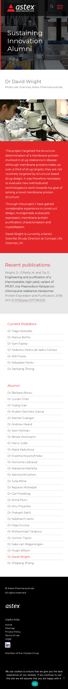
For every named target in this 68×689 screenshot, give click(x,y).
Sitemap (10, 628)
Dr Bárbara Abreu (19, 392)
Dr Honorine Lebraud (22, 462)
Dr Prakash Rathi (19, 512)
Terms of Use (12, 635)
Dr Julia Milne (17, 481)
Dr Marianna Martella (22, 468)
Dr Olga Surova (18, 525)
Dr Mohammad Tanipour (24, 531)
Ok (34, 683)
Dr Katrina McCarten (21, 474)
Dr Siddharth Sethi (20, 519)
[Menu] (58, 7)
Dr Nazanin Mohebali (22, 487)
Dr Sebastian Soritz (20, 362)
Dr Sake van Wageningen (25, 544)
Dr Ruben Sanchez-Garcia (25, 411)
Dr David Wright (18, 556)
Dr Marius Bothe (18, 337)
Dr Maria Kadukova (20, 449)
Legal (8, 638)
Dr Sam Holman (18, 430)
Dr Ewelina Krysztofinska (24, 456)
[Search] (50, 7)
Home (8, 624)
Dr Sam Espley (17, 343)
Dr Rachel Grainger (20, 418)
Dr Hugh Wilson (18, 550)
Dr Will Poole (16, 356)
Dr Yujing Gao (17, 405)
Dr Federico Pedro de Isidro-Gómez (32, 350)
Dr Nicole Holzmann (21, 437)
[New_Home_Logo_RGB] (29, 8)
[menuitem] (50, 7)
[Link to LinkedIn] (7, 645)
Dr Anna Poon (17, 500)
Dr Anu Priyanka (19, 506)
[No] (63, 678)
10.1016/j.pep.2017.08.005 (28, 300)
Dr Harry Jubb (17, 443)
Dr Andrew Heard (19, 424)
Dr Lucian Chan (18, 399)
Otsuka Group (31, 653)
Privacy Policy (13, 631)
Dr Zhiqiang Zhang (20, 563)
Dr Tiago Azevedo (19, 331)
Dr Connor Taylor (19, 538)
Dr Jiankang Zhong (20, 369)
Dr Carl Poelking (19, 493)
